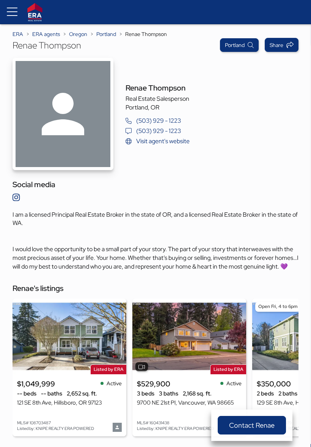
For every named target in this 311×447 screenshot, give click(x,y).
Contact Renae (252, 425)
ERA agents (46, 34)
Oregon (78, 34)
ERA (18, 34)
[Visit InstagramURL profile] (16, 197)
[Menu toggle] (12, 12)
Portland (106, 34)
